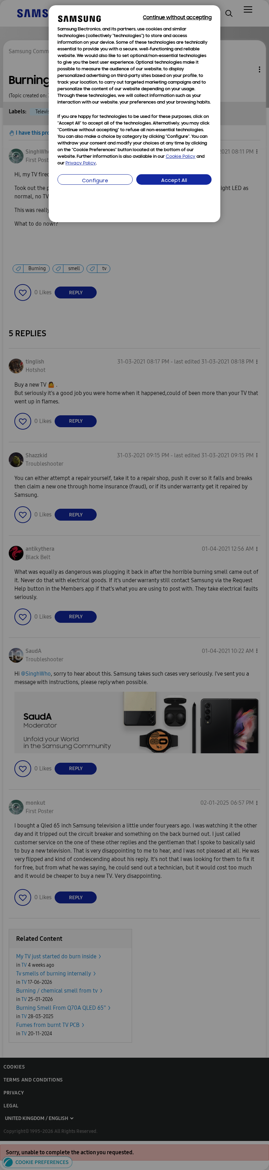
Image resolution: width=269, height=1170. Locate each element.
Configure (95, 181)
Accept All (174, 180)
